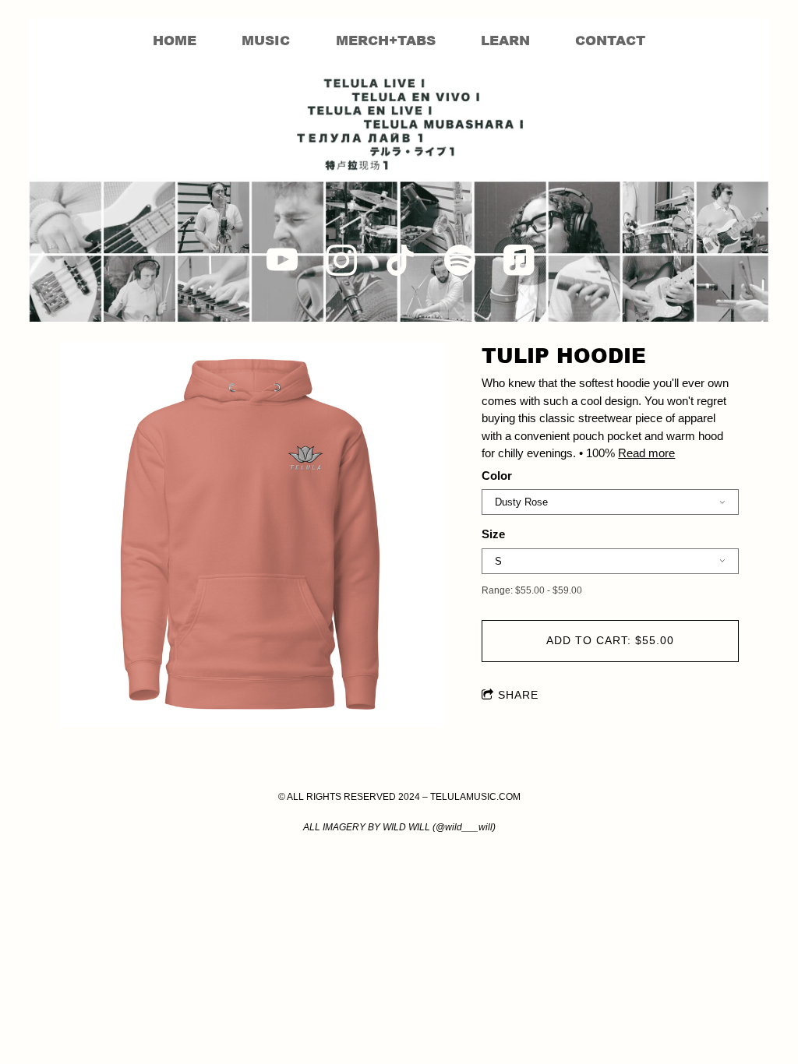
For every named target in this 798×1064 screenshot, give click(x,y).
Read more (646, 453)
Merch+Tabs (386, 39)
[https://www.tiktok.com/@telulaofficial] (400, 260)
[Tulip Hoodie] (252, 536)
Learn (505, 39)
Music (266, 39)
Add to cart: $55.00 (610, 640)
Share (518, 695)
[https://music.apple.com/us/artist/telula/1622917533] (519, 260)
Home (174, 39)
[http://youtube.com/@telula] (282, 260)
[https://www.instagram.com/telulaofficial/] (341, 260)
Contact (610, 39)
